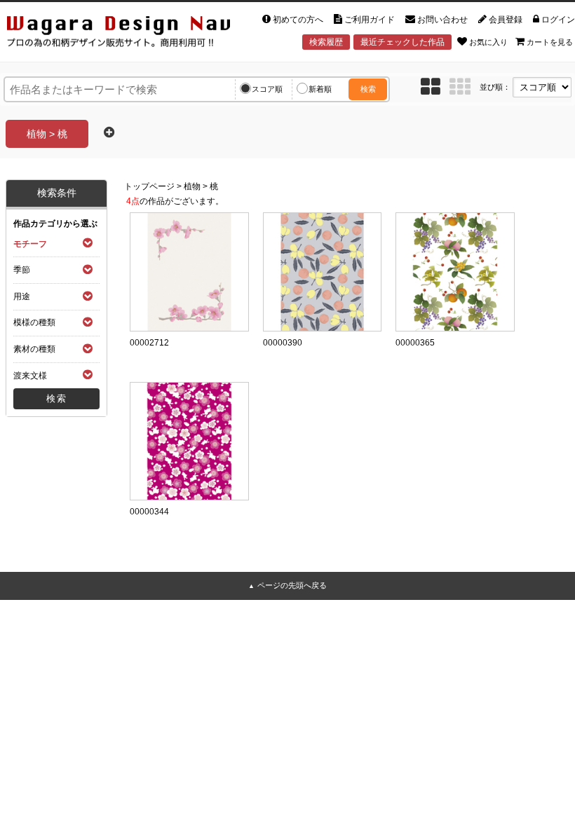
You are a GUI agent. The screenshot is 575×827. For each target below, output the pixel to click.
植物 (192, 186)
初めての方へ (298, 20)
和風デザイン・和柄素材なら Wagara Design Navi (115, 31)
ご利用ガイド (369, 20)
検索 (368, 89)
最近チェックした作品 (402, 42)
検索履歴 (326, 42)
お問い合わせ (442, 20)
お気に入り (488, 42)
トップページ (149, 186)
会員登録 (505, 20)
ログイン (558, 20)
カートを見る (550, 42)
